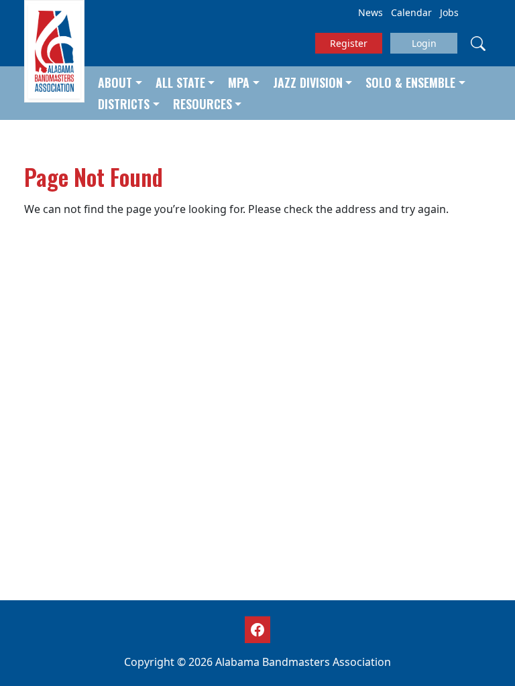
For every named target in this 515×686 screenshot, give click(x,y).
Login (424, 43)
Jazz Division (308, 82)
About (115, 82)
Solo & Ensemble (410, 82)
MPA (238, 82)
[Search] (478, 43)
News (370, 12)
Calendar (411, 12)
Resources (202, 104)
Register (348, 43)
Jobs (449, 12)
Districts (124, 104)
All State (180, 82)
